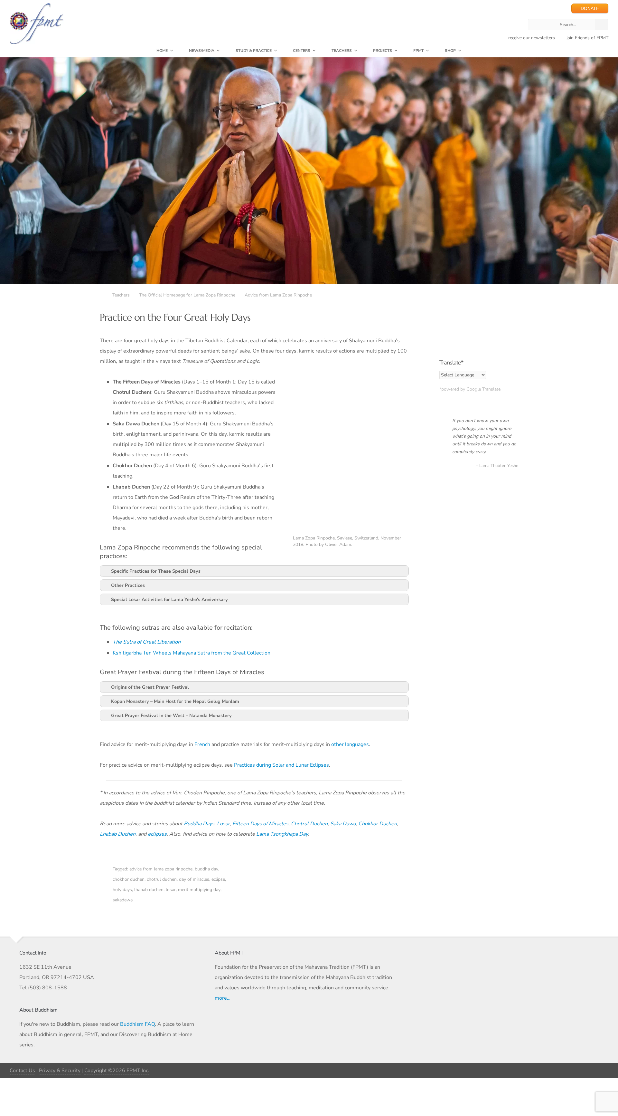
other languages (350, 744)
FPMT (418, 50)
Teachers (342, 50)
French (202, 744)
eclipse (218, 879)
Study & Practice (254, 50)
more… (222, 998)
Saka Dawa (343, 823)
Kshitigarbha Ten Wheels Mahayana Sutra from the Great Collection (191, 652)
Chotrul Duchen (309, 823)
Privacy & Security (59, 1070)
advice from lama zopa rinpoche (160, 869)
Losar (223, 823)
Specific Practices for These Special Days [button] (156, 571)
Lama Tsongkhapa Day (282, 834)
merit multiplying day (199, 890)
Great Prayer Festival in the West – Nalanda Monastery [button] (171, 715)
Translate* (451, 362)
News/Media (201, 50)
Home (162, 50)
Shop (450, 50)
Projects (382, 50)
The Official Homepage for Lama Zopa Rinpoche (187, 295)
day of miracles (194, 879)
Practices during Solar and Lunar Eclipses (281, 765)
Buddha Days (199, 823)
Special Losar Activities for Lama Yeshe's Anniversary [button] (169, 599)
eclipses (157, 834)
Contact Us (22, 1070)
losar (171, 890)
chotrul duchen (162, 879)
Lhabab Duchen (118, 834)
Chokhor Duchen (377, 823)
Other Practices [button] (128, 585)
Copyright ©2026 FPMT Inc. (116, 1070)
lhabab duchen (149, 890)
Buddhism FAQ (137, 1024)
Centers (301, 50)
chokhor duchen (129, 879)
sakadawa (123, 900)
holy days (122, 890)
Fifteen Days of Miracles (260, 823)
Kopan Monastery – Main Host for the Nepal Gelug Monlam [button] (175, 701)
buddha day (206, 869)
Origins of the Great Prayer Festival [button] (150, 687)
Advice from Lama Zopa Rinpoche (278, 295)
